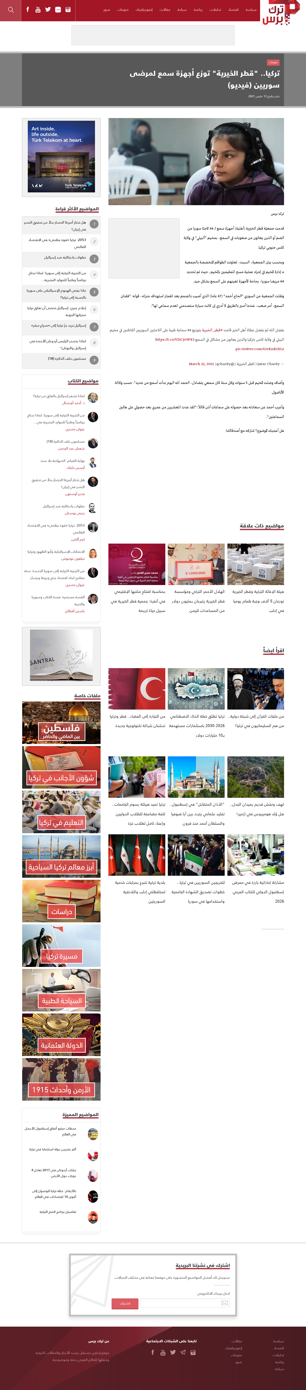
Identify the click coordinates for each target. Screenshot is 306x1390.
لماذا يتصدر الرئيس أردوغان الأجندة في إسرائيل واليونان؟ (58, 344)
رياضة (198, 9)
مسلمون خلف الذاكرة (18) (67, 358)
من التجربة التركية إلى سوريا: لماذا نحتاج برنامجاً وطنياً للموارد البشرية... (57, 276)
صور (106, 9)
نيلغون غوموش (73, 558)
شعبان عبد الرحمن (71, 448)
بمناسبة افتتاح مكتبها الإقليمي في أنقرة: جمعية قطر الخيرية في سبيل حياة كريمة (138, 600)
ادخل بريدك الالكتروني (213, 1293)
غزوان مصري (75, 428)
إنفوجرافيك (144, 9)
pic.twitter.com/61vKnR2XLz (259, 349)
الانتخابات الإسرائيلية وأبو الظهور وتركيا (56, 551)
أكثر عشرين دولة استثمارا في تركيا (52, 1149)
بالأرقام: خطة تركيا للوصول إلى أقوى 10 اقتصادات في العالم (54, 1194)
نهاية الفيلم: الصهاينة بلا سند (62, 460)
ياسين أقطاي (75, 610)
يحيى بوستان (75, 512)
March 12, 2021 (201, 364)
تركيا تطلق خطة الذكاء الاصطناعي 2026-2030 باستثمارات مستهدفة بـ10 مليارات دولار (197, 725)
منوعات (123, 9)
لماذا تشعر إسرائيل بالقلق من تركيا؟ (59, 395)
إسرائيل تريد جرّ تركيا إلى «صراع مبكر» (58, 325)
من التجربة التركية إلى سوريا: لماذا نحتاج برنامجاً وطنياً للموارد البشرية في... (56, 418)
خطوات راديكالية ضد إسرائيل (65, 257)
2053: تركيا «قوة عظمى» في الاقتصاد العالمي (57, 243)
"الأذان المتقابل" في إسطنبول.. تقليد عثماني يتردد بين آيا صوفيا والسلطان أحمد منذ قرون (197, 813)
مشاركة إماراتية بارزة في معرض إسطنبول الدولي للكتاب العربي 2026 (258, 891)
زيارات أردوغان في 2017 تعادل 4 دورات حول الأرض (53, 1173)
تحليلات (215, 9)
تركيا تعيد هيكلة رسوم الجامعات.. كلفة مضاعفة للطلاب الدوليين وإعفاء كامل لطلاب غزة (138, 813)
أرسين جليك (76, 467)
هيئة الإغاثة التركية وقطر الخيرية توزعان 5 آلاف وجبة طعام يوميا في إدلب (258, 600)
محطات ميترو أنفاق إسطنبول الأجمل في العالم (50, 1131)
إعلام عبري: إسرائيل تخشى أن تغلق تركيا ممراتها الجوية (56, 311)
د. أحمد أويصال (73, 402)
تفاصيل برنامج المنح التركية (58, 1212)
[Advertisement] (144, 246)
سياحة (182, 9)
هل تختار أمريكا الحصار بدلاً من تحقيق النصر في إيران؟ (55, 225)
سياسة (251, 9)
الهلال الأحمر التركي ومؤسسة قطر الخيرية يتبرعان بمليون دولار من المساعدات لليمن (198, 600)
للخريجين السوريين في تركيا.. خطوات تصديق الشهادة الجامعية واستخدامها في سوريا (198, 891)
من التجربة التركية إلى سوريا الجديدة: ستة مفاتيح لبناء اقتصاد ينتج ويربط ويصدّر (54, 574)
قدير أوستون (75, 493)
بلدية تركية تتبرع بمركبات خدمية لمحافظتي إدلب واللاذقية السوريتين (140, 891)
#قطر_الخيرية (212, 330)
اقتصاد (233, 9)
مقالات (165, 9)
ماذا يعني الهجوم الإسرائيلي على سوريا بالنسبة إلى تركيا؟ (56, 294)
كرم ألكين (78, 539)
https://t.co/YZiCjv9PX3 (174, 339)
